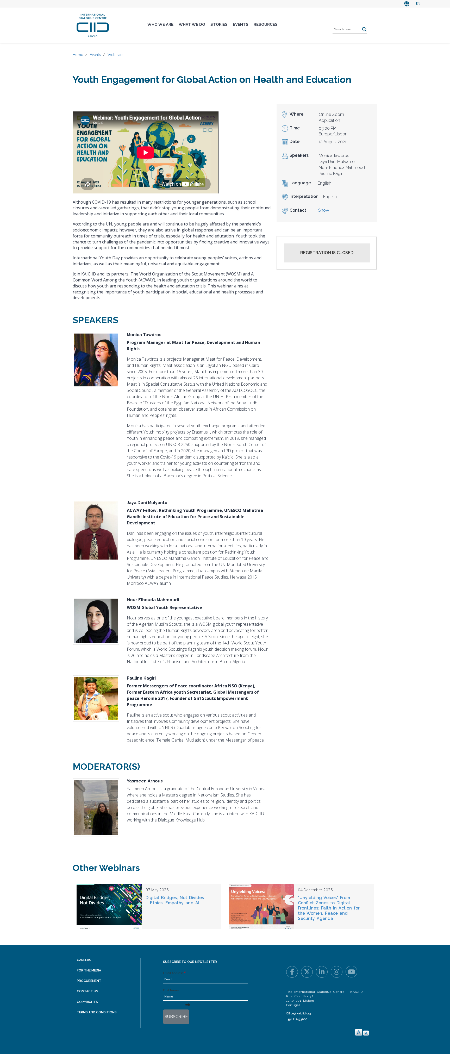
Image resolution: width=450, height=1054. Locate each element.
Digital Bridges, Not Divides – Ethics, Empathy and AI (175, 900)
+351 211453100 (296, 1019)
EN (418, 3)
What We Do (192, 24)
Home (78, 55)
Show (323, 210)
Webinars (115, 55)
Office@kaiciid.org (298, 1013)
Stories (219, 24)
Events (240, 24)
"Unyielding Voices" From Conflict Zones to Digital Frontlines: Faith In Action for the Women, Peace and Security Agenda (329, 908)
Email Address (173, 973)
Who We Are (160, 24)
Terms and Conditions (97, 1012)
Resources (266, 24)
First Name (171, 990)
